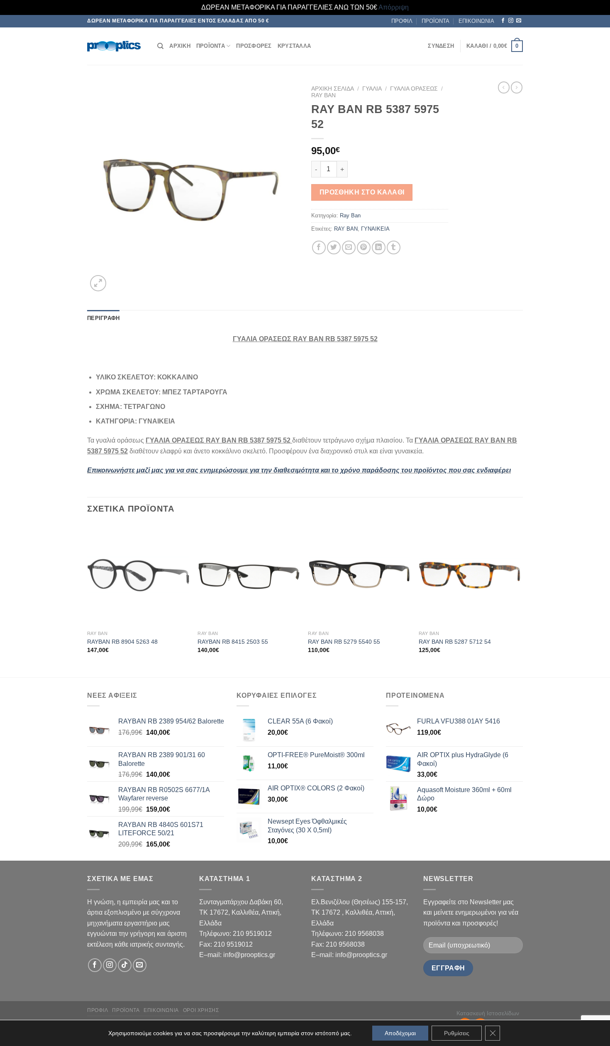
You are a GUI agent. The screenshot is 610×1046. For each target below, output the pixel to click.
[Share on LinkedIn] (379, 247)
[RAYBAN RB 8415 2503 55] (249, 575)
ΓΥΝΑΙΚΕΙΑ (375, 229)
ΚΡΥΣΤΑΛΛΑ (294, 46)
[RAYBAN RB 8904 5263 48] (138, 575)
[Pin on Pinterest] (364, 247)
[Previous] (87, 600)
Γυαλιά (372, 89)
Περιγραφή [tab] (103, 318)
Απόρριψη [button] (393, 7)
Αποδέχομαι (400, 1033)
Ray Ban (323, 95)
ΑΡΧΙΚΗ (179, 46)
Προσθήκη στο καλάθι (362, 192)
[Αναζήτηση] (160, 46)
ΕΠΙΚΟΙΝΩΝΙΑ (476, 21)
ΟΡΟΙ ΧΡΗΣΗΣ (201, 1010)
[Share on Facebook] (319, 247)
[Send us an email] (518, 21)
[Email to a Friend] (349, 247)
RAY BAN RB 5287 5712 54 (455, 641)
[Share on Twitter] (334, 247)
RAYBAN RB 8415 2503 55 (233, 641)
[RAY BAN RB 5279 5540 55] (359, 575)
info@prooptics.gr (249, 954)
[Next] (520, 600)
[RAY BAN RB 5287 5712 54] (470, 575)
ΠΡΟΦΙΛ (401, 21)
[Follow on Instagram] (510, 21)
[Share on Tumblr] (393, 247)
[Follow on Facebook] (502, 21)
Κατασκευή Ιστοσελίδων (487, 1013)
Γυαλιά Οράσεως (414, 89)
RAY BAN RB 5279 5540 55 (344, 641)
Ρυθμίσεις (456, 1033)
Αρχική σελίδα (332, 89)
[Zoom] (98, 283)
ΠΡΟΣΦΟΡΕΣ (253, 46)
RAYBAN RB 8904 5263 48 (122, 641)
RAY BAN (346, 229)
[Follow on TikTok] (125, 965)
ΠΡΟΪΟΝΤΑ (435, 21)
